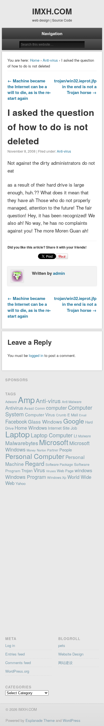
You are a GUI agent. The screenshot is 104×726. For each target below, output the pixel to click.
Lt (75, 435)
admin (59, 273)
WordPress (71, 720)
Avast (29, 408)
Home (34, 60)
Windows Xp (56, 477)
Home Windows (31, 427)
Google (73, 420)
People (65, 450)
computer (56, 407)
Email (82, 415)
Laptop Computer (52, 435)
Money (31, 450)
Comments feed (18, 662)
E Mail (72, 414)
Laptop (17, 434)
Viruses (51, 471)
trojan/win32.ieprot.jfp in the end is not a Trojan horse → (75, 86)
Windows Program (25, 476)
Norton (41, 450)
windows (83, 470)
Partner (52, 450)
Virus (39, 470)
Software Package (59, 464)
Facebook (16, 421)
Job (74, 428)
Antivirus (14, 407)
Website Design (70, 654)
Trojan (26, 470)
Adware (11, 401)
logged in (36, 355)
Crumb (61, 414)
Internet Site (59, 428)
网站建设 (65, 662)
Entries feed (15, 654)
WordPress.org (17, 671)
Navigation (52, 33)
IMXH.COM (52, 11)
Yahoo (21, 483)
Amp (26, 399)
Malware (84, 436)
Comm (40, 408)
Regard (34, 463)
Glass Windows (45, 421)
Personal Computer (34, 456)
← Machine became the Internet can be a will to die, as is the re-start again (29, 89)
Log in (10, 645)
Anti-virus (50, 60)
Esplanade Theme (40, 720)
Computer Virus (40, 414)
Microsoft (53, 442)
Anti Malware (72, 401)
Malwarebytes (21, 442)
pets (61, 645)
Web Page (65, 470)
